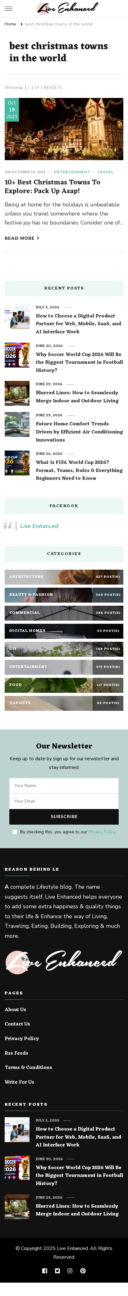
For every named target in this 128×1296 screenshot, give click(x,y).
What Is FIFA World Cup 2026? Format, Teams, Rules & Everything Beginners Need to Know (79, 471)
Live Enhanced (39, 526)
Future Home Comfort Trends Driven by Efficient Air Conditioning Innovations (79, 432)
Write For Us (19, 1083)
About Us (15, 1010)
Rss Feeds (16, 1054)
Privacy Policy (102, 832)
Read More (20, 238)
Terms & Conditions (28, 1068)
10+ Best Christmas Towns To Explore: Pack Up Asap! (52, 186)
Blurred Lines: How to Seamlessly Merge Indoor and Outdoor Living (77, 397)
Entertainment (72, 171)
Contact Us (17, 1025)
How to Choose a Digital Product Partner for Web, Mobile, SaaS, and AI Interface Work (78, 324)
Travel (105, 171)
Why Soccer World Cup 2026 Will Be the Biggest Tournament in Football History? (79, 363)
